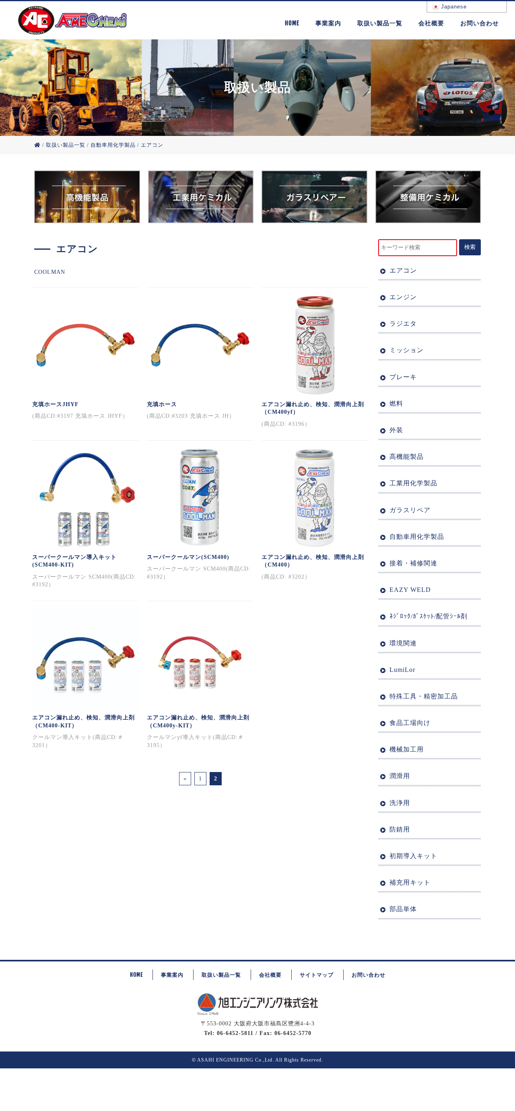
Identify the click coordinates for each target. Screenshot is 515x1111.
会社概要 (431, 23)
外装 (396, 430)
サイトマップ (317, 974)
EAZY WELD (410, 589)
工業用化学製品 (413, 483)
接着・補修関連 (413, 563)
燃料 (396, 403)
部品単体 (403, 909)
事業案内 (328, 23)
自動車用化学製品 (416, 536)
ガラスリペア (410, 510)
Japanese (453, 7)
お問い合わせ (479, 23)
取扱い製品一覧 (379, 23)
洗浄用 (399, 802)
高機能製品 (406, 456)
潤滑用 (399, 775)
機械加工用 (406, 749)
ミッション (406, 350)
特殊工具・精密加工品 (423, 696)
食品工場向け (410, 722)
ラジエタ (403, 323)
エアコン (403, 270)
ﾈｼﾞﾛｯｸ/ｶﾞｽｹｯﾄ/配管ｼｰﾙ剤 (428, 616)
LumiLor (402, 669)
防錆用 (399, 829)
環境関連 (403, 643)
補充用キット (410, 882)
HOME (292, 23)
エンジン (403, 297)
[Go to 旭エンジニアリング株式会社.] (37, 145)
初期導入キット (413, 855)
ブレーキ (403, 377)
